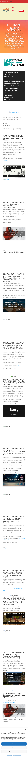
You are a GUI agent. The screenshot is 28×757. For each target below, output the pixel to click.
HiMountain (5, 160)
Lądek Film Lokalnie (10, 100)
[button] (26, 729)
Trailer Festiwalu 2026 (11, 79)
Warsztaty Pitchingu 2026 (12, 83)
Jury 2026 (7, 74)
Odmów (14, 748)
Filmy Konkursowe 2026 (11, 72)
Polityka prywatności (17, 755)
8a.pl (17, 365)
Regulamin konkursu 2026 (12, 86)
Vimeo (4, 590)
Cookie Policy (9, 755)
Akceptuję (14, 744)
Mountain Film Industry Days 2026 (14, 81)
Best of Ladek (8, 95)
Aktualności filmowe (10, 76)
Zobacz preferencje (14, 752)
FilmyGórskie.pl (9, 97)
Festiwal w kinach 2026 (11, 88)
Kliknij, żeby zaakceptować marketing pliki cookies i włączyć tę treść (14, 233)
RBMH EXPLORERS (18, 588)
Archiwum (8, 92)
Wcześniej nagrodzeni (11, 90)
